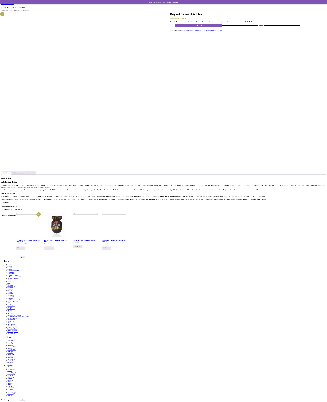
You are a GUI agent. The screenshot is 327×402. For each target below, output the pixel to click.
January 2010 (11, 357)
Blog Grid (10, 281)
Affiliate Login (11, 273)
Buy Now (261, 25)
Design (9, 375)
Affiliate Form (11, 272)
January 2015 (11, 348)
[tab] (6, 173)
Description (6, 173)
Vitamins (11, 10)
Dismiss (175, 2)
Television (10, 387)
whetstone (10, 394)
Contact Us (10, 295)
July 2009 (10, 362)
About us (9, 267)
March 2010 (10, 354)
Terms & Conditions (12, 327)
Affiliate (9, 269)
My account (10, 310)
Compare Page (11, 290)
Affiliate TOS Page (12, 275)
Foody (9, 378)
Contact (9, 292)
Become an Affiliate (12, 278)
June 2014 (10, 351)
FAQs (9, 304)
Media (9, 383)
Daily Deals (10, 296)
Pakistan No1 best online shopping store (18, 316)
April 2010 (10, 353)
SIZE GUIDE (11, 324)
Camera (9, 371)
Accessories (10, 369)
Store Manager (11, 326)
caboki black (197, 30)
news (8, 386)
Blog (8, 280)
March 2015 (10, 345)
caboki (192, 30)
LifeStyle (9, 381)
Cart (8, 283)
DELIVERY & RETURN (14, 299)
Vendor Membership (12, 330)
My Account (10, 312)
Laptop (9, 380)
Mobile (9, 384)
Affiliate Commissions (13, 270)
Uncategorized (11, 389)
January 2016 (11, 343)
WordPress (22, 400)
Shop (6, 10)
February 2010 (11, 356)
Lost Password (11, 309)
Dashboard (10, 298)
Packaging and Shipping (14, 315)
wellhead (9, 391)
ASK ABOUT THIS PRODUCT (16, 276)
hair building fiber (217, 30)
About (9, 264)
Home (2, 10)
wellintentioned (11, 392)
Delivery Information (13, 301)
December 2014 (11, 350)
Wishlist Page (11, 333)
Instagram (10, 307)
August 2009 (10, 360)
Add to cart (198, 25)
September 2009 (11, 359)
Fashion (9, 377)
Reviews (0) (31, 173)
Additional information (18, 173)
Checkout (10, 287)
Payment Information (13, 318)
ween (12, 372)
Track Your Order (12, 329)
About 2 (9, 266)
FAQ (8, 303)
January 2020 (11, 340)
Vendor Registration (12, 332)
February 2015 (11, 347)
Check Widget (11, 286)
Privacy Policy (11, 319)
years (8, 395)
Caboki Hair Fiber (207, 30)
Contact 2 (10, 293)
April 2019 (10, 342)
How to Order (11, 306)
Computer (10, 374)
